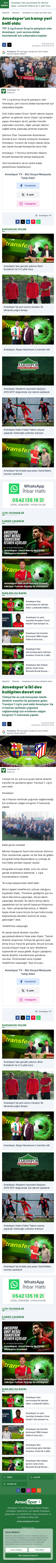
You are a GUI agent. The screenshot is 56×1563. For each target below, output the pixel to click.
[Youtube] (34, 1490)
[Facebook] (18, 1490)
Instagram (30, 203)
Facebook (30, 185)
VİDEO (9, 1477)
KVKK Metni (39, 1550)
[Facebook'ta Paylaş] (4, 45)
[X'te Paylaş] (9, 45)
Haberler (6, 13)
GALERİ (37, 1477)
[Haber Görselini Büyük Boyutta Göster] (28, 72)
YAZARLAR (11, 1484)
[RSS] (39, 1490)
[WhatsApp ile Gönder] (38, 222)
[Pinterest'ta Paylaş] (33, 222)
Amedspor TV (13, 91)
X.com (30, 194)
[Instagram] (28, 1490)
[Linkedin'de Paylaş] (28, 222)
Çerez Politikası (16, 1550)
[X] (23, 1490)
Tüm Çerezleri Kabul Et (28, 1555)
